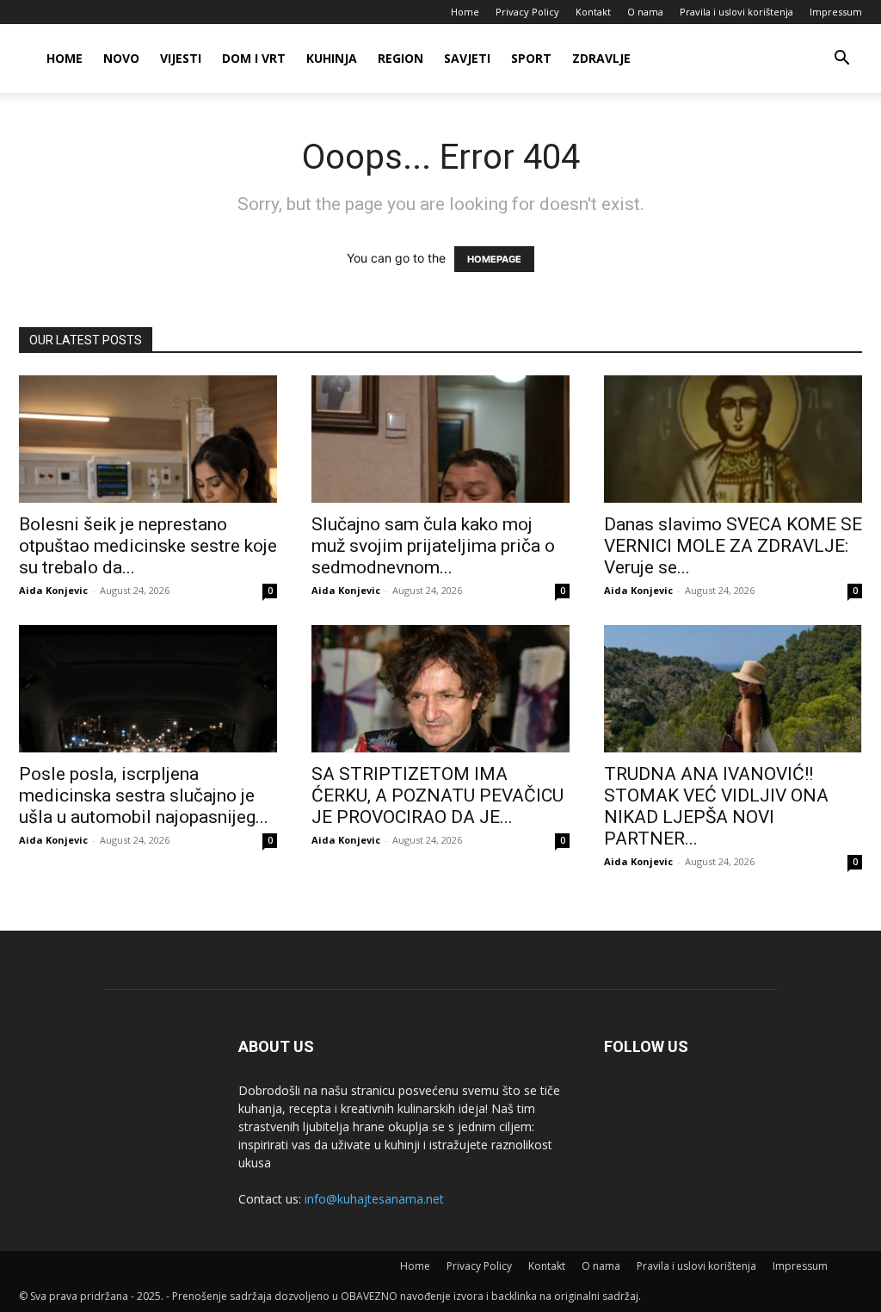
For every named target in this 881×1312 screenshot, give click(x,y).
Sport (531, 58)
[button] (841, 60)
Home (465, 11)
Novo (121, 58)
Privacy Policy (527, 11)
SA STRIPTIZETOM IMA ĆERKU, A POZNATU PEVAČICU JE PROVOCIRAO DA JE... (437, 795)
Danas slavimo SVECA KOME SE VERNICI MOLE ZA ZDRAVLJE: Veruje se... (733, 546)
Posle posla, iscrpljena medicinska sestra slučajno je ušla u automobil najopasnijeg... (143, 795)
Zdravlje (601, 58)
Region (400, 58)
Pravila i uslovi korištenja (736, 11)
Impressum (836, 11)
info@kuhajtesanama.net (374, 1199)
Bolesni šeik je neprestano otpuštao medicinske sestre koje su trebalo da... (148, 546)
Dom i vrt (254, 58)
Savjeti (467, 58)
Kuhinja (331, 58)
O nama (645, 11)
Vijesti (180, 58)
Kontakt (593, 11)
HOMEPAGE (494, 259)
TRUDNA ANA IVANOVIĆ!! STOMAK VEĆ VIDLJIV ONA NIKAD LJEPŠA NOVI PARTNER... (716, 806)
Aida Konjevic (53, 590)
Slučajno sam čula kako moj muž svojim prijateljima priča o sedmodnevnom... (433, 546)
